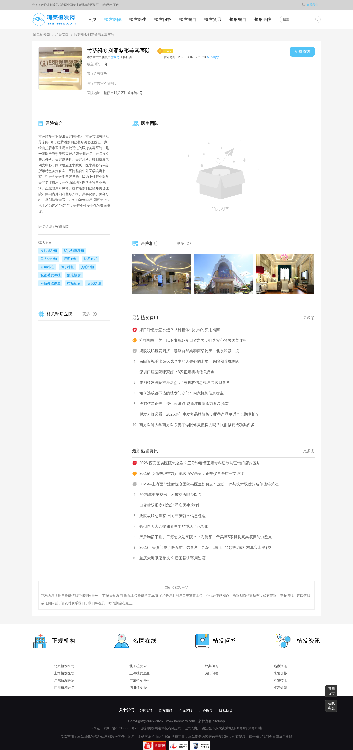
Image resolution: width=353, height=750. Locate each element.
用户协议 (206, 711)
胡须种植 (67, 267)
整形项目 (237, 19)
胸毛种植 (87, 267)
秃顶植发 (74, 283)
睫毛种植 (90, 259)
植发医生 (137, 19)
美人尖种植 (48, 259)
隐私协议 (226, 711)
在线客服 (185, 711)
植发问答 (162, 19)
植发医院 (113, 19)
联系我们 (312, 4)
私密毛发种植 (50, 275)
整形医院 (262, 19)
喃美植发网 (41, 35)
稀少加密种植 (74, 251)
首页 (92, 19)
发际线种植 (48, 251)
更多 (180, 243)
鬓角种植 (47, 267)
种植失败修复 (50, 283)
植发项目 (187, 19)
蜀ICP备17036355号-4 (121, 728)
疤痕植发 (74, 275)
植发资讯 (212, 19)
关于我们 (126, 710)
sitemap (219, 721)
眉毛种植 (70, 259)
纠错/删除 (213, 57)
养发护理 (94, 283)
